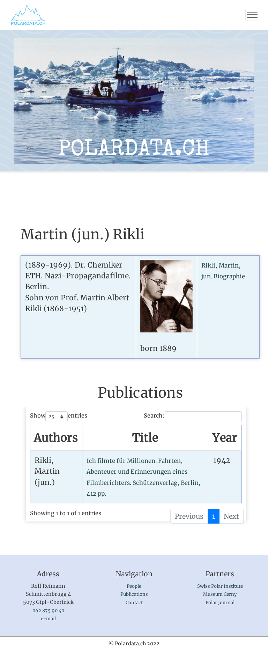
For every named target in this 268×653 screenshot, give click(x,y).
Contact (134, 603)
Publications (134, 594)
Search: (154, 415)
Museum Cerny (220, 594)
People (134, 586)
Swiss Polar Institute (220, 586)
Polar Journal (220, 603)
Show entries (58, 415)
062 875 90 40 (48, 611)
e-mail (48, 619)
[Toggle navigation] (252, 15)
